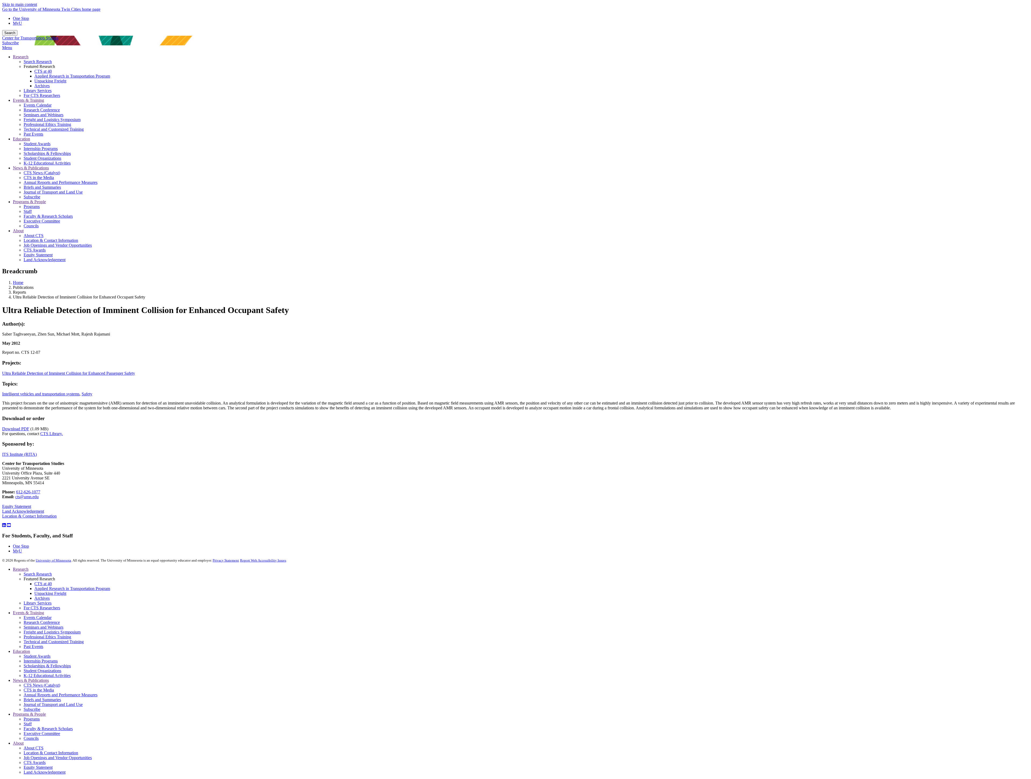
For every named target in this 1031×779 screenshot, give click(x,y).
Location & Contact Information (29, 516)
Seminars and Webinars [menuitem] (43, 114)
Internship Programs (41, 661)
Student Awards (37, 656)
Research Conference (42, 622)
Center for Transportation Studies (30, 38)
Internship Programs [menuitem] (41, 148)
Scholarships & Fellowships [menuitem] (47, 153)
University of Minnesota (53, 560)
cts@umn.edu (27, 496)
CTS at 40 (43, 583)
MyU (17, 23)
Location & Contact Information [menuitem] (51, 240)
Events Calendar (38, 617)
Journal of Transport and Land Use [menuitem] (53, 192)
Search (9, 33)
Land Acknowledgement (23, 511)
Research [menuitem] (20, 56)
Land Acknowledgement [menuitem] (45, 259)
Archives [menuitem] (42, 85)
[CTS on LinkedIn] (4, 525)
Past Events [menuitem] (33, 134)
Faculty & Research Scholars (48, 728)
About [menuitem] (18, 230)
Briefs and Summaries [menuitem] (42, 187)
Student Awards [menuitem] (37, 143)
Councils (31, 738)
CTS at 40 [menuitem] (43, 71)
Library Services (38, 603)
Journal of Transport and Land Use (53, 704)
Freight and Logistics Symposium (52, 632)
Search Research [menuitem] (38, 61)
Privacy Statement (226, 560)
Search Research (38, 574)
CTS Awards (35, 762)
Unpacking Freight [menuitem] (50, 81)
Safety (87, 394)
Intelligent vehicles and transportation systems (40, 394)
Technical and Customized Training (54, 641)
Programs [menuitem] (32, 206)
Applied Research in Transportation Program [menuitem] (72, 76)
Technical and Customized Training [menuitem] (54, 129)
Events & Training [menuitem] (28, 100)
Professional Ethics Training (47, 637)
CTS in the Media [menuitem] (39, 177)
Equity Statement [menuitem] (38, 255)
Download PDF (15, 429)
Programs (32, 719)
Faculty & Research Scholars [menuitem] (48, 216)
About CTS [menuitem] (33, 235)
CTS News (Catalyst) (42, 685)
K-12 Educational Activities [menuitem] (47, 163)
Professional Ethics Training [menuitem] (47, 124)
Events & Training (28, 612)
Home (18, 282)
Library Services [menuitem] (38, 90)
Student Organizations (42, 670)
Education (21, 651)
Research (20, 569)
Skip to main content (19, 4)
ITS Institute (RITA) (19, 454)
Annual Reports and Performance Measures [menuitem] (60, 182)
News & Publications (31, 680)
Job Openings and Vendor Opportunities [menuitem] (58, 245)
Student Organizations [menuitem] (42, 158)
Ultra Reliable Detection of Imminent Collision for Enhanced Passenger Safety (68, 373)
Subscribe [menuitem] (32, 197)
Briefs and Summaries (42, 699)
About (18, 743)
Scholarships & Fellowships (47, 666)
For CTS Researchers (42, 608)
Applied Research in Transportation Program (72, 588)
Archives (42, 598)
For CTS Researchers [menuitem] (42, 95)
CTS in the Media (39, 690)
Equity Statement (16, 506)
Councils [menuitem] (31, 226)
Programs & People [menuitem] (29, 201)
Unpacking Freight (50, 593)
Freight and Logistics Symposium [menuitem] (52, 119)
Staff (28, 724)
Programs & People (29, 714)
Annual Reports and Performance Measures (60, 695)
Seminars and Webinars (43, 627)
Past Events (33, 646)
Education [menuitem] (21, 139)
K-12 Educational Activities (47, 675)
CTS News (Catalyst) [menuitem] (42, 172)
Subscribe (10, 43)
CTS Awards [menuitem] (35, 250)
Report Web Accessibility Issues (263, 560)
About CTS (33, 748)
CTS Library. (51, 433)
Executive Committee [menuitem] (42, 221)
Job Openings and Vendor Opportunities (58, 757)
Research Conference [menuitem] (42, 110)
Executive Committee (42, 733)
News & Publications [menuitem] (31, 168)
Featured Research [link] (39, 66)
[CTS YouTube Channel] (9, 525)
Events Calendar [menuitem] (38, 105)
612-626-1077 (28, 492)
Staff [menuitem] (28, 211)
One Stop (21, 18)
